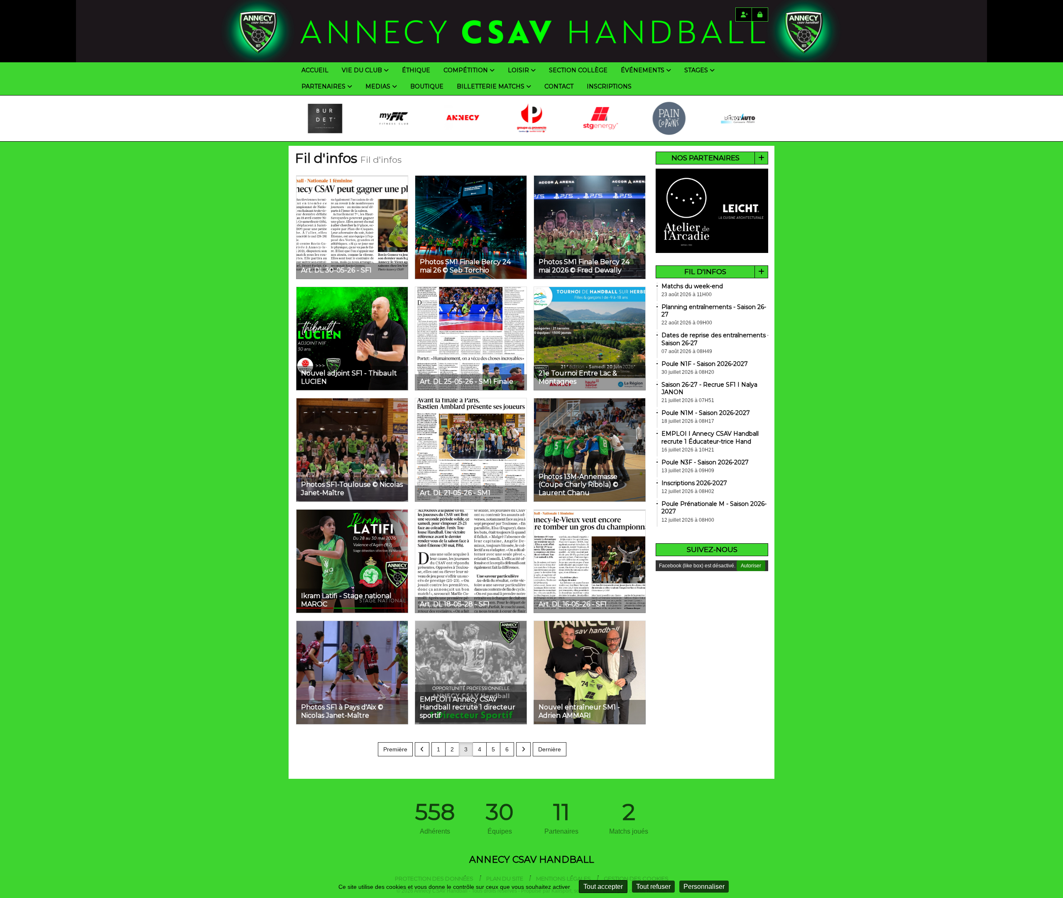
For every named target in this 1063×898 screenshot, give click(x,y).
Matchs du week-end (692, 286)
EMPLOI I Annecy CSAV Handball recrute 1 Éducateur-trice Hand (710, 437)
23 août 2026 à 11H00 (686, 294)
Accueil (314, 70)
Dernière (549, 749)
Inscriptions (609, 86)
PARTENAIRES (323, 86)
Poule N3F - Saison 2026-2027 (705, 462)
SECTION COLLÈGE (578, 70)
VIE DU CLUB (362, 70)
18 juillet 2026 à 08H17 (687, 421)
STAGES (696, 70)
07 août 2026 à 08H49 (686, 351)
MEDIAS (377, 86)
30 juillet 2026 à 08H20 (687, 372)
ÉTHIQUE (416, 70)
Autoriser (751, 566)
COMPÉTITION (465, 70)
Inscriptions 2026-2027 (694, 483)
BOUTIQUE (426, 86)
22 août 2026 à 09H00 (686, 323)
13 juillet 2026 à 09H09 (687, 471)
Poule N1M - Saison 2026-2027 (705, 413)
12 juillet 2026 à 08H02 (687, 491)
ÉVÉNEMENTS (642, 70)
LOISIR (518, 70)
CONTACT (558, 86)
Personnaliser (704, 886)
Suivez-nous (712, 549)
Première (395, 749)
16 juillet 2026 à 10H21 (687, 450)
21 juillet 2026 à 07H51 (687, 400)
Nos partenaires (705, 158)
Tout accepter (603, 886)
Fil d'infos (705, 271)
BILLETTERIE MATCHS (490, 86)
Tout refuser (653, 886)
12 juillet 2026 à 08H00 (687, 520)
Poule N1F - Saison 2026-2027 (704, 364)
